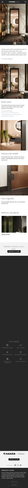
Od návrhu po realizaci (7, 354)
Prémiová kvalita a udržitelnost (7, 362)
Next (25, 224)
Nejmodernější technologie (21, 354)
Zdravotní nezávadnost (20, 361)
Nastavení (14, 484)
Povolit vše (14, 481)
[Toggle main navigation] (2, 2)
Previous (3, 224)
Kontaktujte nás (14, 251)
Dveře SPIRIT (5, 234)
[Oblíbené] (25, 2)
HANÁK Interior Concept (7, 347)
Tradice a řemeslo (21, 347)
